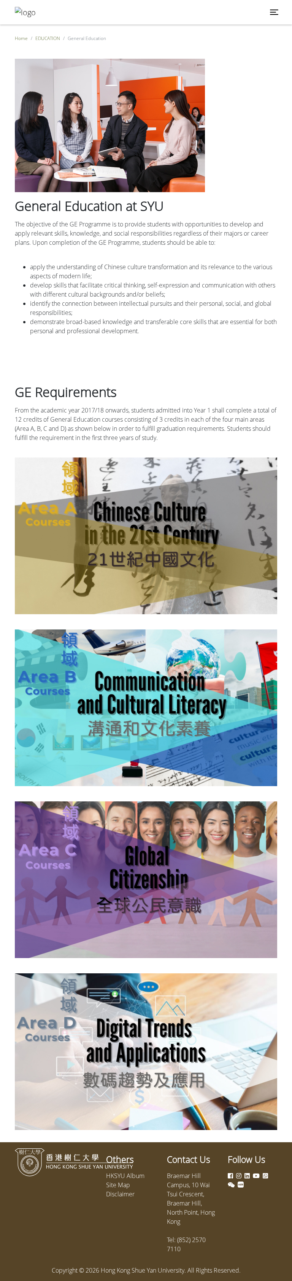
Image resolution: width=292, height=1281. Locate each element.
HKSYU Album (125, 1176)
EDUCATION (47, 38)
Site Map (118, 1185)
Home (21, 38)
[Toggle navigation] (274, 12)
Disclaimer (120, 1194)
